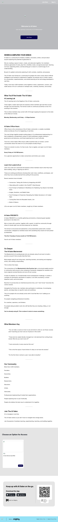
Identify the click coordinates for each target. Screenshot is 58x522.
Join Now (45, 2)
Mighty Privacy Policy (52, 519)
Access (20, 465)
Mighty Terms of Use (41, 519)
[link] (13, 454)
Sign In (53, 2)
